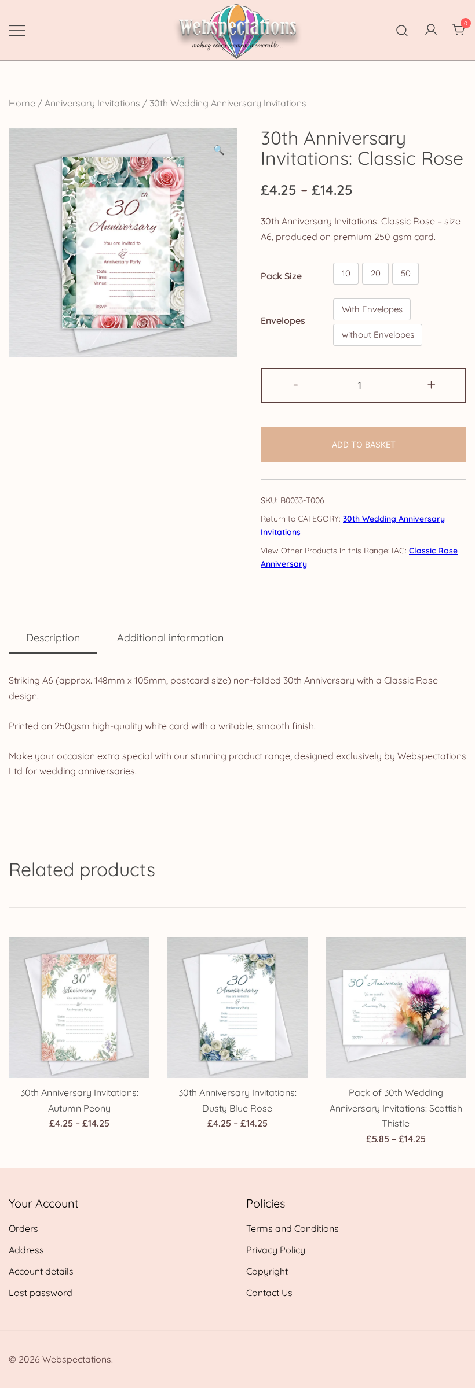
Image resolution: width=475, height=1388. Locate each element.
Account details (41, 1271)
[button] (219, 150)
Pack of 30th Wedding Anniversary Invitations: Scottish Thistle (396, 1108)
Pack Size (281, 276)
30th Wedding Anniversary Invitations (227, 103)
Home (22, 103)
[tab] (53, 638)
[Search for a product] (402, 30)
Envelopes (283, 320)
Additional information (170, 637)
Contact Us (269, 1292)
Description (53, 637)
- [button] (296, 384)
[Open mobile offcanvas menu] (17, 30)
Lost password (40, 1292)
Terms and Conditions (292, 1228)
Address (26, 1250)
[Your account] (431, 30)
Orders (23, 1228)
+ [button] (431, 384)
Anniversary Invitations (92, 103)
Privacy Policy (275, 1250)
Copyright (267, 1271)
